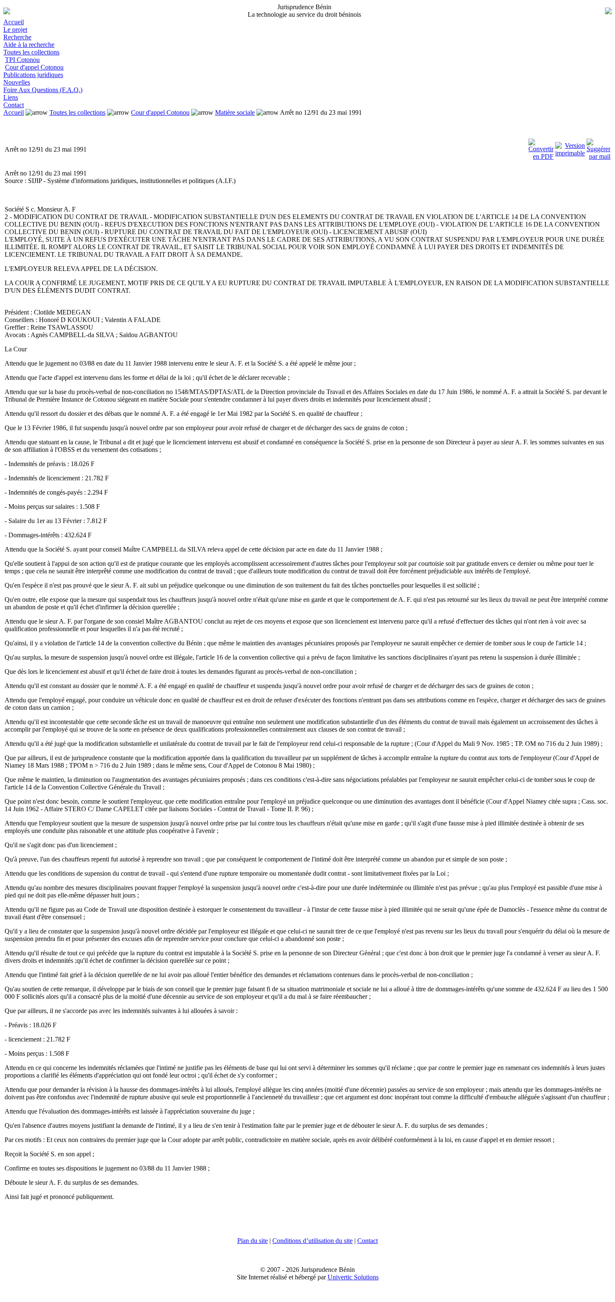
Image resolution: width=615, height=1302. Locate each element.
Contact (13, 104)
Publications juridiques (33, 74)
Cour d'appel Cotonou (34, 67)
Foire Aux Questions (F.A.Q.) (42, 89)
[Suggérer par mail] (598, 147)
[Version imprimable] (570, 147)
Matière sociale (235, 112)
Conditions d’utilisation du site (312, 1240)
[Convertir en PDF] (541, 147)
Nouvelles (16, 82)
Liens (10, 97)
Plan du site (252, 1240)
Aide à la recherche (28, 44)
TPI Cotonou (22, 59)
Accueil (13, 22)
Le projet (15, 29)
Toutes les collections (31, 52)
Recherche (17, 37)
